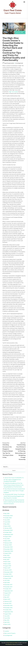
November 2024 (8, 515)
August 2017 (7, 593)
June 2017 (7, 595)
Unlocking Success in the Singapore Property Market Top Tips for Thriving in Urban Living (8, 451)
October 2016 (7, 609)
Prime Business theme (10, 644)
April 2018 (7, 582)
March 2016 (7, 624)
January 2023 (8, 545)
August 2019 (7, 565)
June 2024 (7, 522)
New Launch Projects (9, 633)
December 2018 (8, 572)
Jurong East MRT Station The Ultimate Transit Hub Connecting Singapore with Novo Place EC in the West (14, 496)
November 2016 (8, 607)
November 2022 (8, 549)
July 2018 (7, 580)
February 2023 (8, 543)
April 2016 (7, 622)
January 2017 (7, 603)
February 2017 (8, 601)
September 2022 (8, 551)
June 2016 (7, 618)
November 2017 (8, 586)
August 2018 (7, 578)
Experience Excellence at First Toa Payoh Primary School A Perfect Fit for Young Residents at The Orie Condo (13, 485)
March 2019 (7, 568)
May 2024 (7, 524)
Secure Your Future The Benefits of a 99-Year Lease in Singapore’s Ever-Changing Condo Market (14, 479)
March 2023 (7, 540)
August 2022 (7, 553)
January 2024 (8, 528)
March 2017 (7, 599)
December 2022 (8, 547)
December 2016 (8, 605)
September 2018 (8, 576)
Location (6, 631)
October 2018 (7, 574)
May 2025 (6, 513)
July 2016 (7, 616)
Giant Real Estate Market (12, 642)
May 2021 (6, 559)
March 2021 (7, 561)
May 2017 (6, 597)
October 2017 (7, 588)
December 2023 (8, 530)
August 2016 (7, 614)
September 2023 (8, 534)
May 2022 (7, 555)
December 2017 (8, 584)
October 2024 (8, 517)
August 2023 (7, 536)
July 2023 (7, 538)
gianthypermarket (9, 63)
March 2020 (7, 563)
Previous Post (6, 443)
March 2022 (7, 557)
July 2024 (7, 520)
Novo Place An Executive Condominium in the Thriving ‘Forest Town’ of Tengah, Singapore (14, 490)
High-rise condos (13, 91)
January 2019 (8, 570)
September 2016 (8, 611)
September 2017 (8, 591)
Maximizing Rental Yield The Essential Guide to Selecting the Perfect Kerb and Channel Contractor (14, 501)
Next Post (23, 443)
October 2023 (7, 532)
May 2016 (6, 620)
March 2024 (7, 526)
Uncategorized (19, 63)
